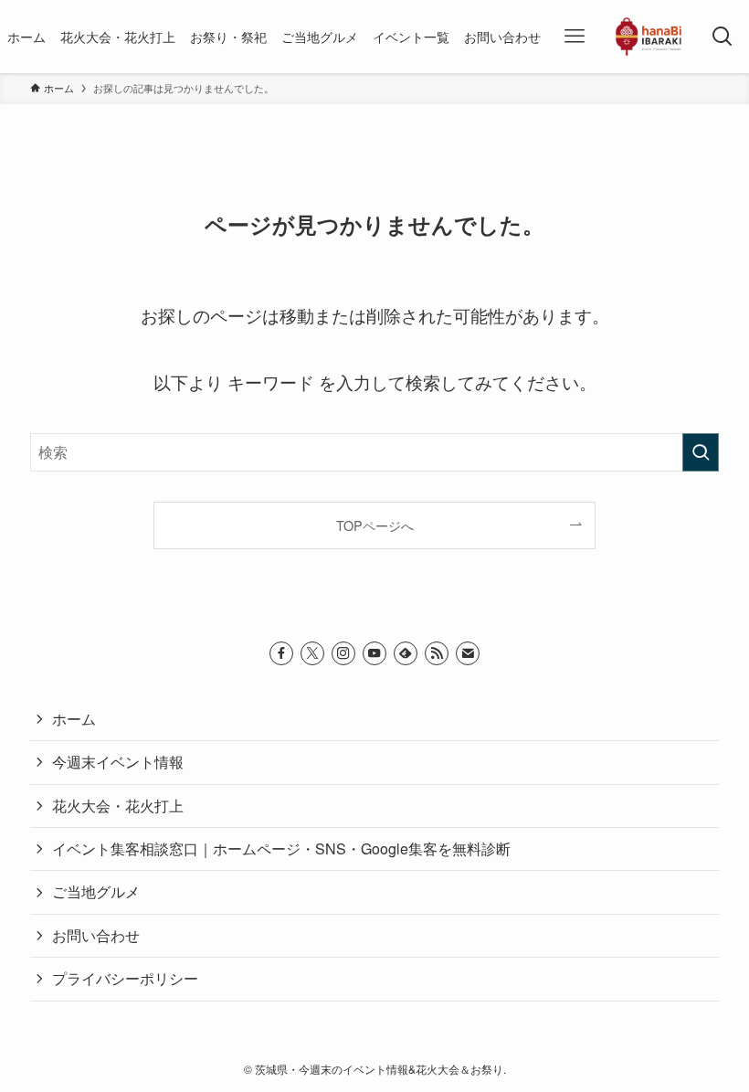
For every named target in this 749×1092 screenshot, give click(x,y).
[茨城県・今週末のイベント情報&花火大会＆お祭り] (649, 36)
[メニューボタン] (574, 36)
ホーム (74, 718)
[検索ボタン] (723, 36)
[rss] (436, 653)
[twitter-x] (312, 653)
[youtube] (374, 653)
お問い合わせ (96, 935)
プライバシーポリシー (125, 978)
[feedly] (405, 653)
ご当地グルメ (96, 891)
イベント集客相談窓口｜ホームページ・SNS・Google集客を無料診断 (281, 848)
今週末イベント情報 (118, 761)
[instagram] (343, 653)
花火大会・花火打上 (118, 805)
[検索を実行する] (700, 452)
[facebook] (281, 653)
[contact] (468, 653)
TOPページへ (375, 525)
